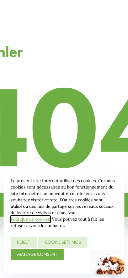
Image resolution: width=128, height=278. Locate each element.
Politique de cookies (30, 219)
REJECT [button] (23, 242)
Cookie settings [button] (63, 242)
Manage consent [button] (37, 254)
